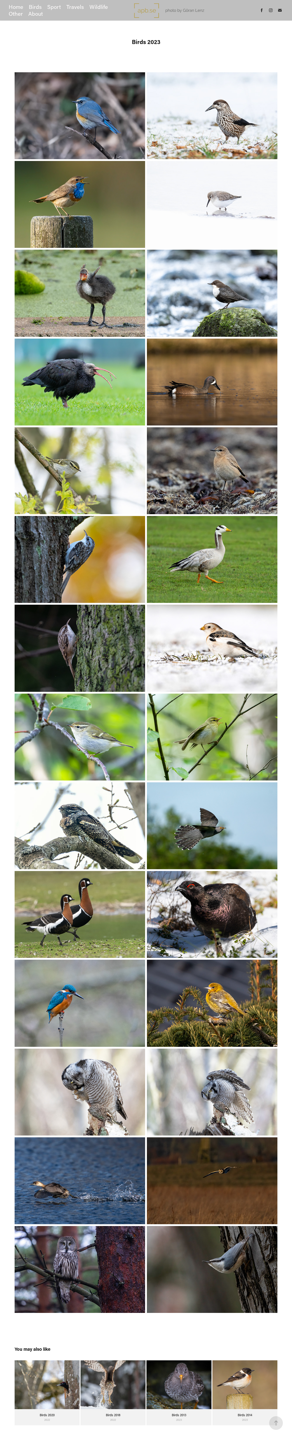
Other (16, 13)
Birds (35, 6)
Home (16, 6)
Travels (75, 6)
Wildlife (98, 6)
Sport (54, 6)
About (35, 13)
